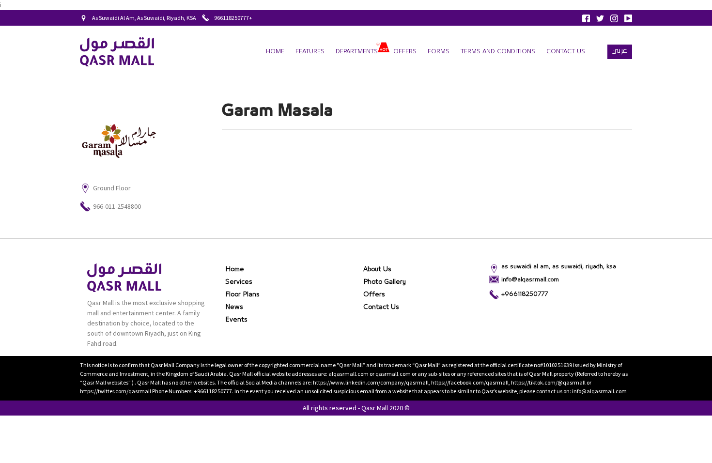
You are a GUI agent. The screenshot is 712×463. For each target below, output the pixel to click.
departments (357, 51)
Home (275, 51)
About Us (377, 269)
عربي (619, 50)
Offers (405, 51)
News (234, 307)
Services (238, 282)
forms (438, 51)
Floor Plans (242, 294)
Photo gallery (384, 282)
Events (236, 320)
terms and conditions (498, 51)
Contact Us (565, 51)
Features (310, 51)
